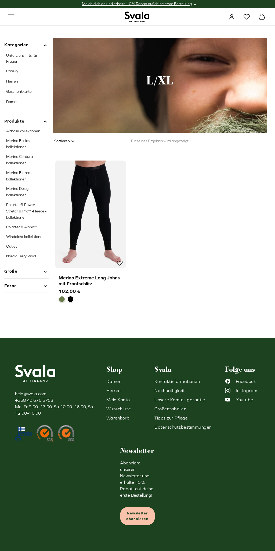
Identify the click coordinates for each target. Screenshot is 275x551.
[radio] (62, 299)
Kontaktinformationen (177, 381)
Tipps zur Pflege (171, 417)
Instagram (247, 390)
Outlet (11, 246)
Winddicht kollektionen (25, 236)
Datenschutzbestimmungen (183, 427)
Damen (12, 101)
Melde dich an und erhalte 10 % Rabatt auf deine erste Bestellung (137, 4)
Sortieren (62, 141)
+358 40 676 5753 (34, 400)
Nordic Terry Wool (21, 256)
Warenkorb (262, 17)
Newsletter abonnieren (137, 516)
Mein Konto (232, 17)
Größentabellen (170, 408)
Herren (12, 81)
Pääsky (12, 71)
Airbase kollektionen (23, 131)
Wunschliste (247, 17)
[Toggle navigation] (11, 17)
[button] (119, 262)
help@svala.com (30, 393)
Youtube (244, 399)
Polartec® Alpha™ (21, 227)
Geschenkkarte (19, 91)
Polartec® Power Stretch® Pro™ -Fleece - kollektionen (26, 211)
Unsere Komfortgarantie (179, 399)
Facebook (246, 381)
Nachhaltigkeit (169, 390)
